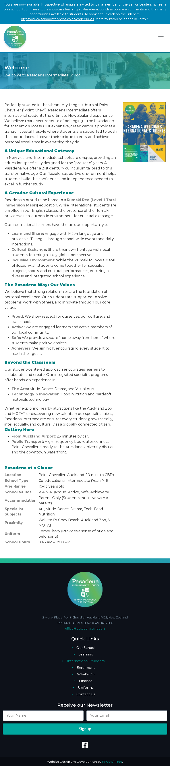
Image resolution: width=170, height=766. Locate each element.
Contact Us (85, 694)
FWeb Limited (112, 761)
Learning (85, 654)
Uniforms (85, 687)
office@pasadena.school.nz (85, 628)
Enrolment (86, 667)
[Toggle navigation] (161, 38)
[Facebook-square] (85, 744)
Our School (85, 647)
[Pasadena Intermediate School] (15, 37)
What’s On (86, 674)
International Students (85, 661)
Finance (86, 681)
